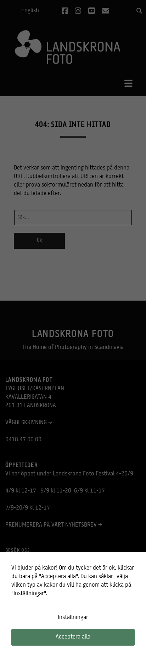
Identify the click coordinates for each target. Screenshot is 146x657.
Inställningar (73, 617)
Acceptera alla (73, 637)
